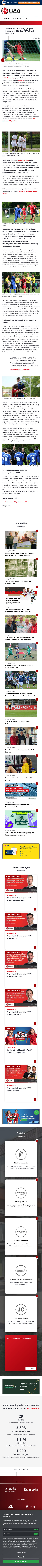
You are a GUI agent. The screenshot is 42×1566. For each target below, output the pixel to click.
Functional (9, 1529)
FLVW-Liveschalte (21, 1163)
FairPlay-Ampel (21, 1202)
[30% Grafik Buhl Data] (21, 2)
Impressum (17, 1469)
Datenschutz (25, 1469)
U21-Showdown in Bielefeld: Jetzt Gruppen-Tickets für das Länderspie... (19, 610)
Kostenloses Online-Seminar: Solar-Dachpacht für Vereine (18, 806)
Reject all (21, 1557)
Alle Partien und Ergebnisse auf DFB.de (17, 502)
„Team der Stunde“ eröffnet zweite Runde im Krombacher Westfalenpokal (20, 695)
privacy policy (34, 1547)
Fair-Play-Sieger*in (21, 1240)
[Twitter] (15, 38)
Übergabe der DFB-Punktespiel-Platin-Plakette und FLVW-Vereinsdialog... (19, 638)
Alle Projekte (30, 1368)
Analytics (8, 1534)
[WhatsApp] (6, 38)
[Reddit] (20, 38)
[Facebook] (10, 38)
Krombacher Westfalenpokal (21, 1279)
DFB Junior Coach (21, 1318)
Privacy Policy (21, 1552)
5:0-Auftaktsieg (8, 78)
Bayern (21, 80)
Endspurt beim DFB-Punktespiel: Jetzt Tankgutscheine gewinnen (19, 834)
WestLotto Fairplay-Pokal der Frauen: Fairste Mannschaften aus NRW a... (19, 554)
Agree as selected (21, 1561)
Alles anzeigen (21, 526)
